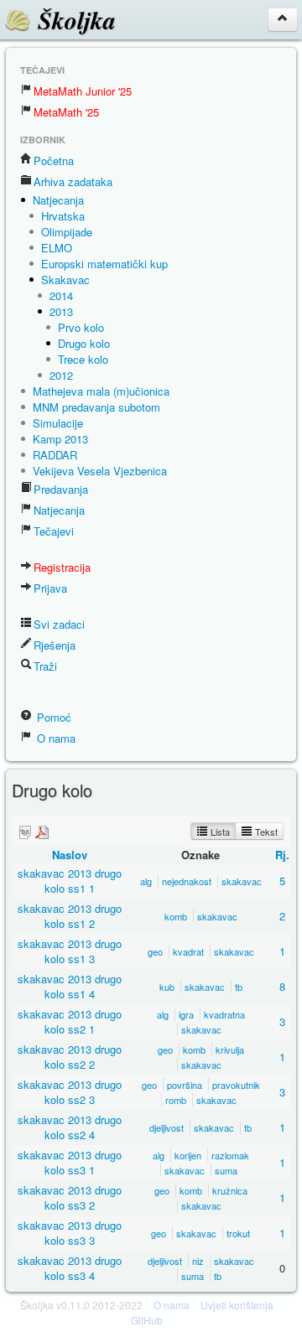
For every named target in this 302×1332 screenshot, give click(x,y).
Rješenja (55, 645)
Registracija (62, 567)
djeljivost (166, 1127)
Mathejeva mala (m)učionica (101, 391)
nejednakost (186, 881)
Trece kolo (83, 359)
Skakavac (65, 280)
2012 (61, 375)
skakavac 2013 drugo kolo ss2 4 (70, 1127)
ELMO (56, 248)
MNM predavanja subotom (96, 407)
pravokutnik (236, 1084)
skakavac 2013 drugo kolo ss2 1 (70, 1021)
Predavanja (61, 489)
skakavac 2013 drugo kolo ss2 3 (70, 1091)
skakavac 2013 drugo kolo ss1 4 (70, 986)
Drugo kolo (84, 343)
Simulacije (58, 423)
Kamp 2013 (60, 439)
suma (226, 1170)
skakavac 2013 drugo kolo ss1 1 (70, 880)
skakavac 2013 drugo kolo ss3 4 (70, 1267)
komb (175, 916)
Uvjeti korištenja (236, 1305)
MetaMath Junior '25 (83, 91)
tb (238, 986)
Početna (54, 160)
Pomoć (52, 717)
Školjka (73, 20)
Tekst (265, 831)
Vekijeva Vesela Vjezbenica (100, 471)
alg (146, 881)
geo (155, 951)
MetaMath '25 (66, 112)
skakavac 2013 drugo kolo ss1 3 (70, 951)
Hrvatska (63, 216)
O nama (55, 738)
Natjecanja (58, 200)
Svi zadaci (59, 624)
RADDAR (55, 455)
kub (166, 986)
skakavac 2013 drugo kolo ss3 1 (70, 1162)
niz (198, 1260)
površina (184, 1084)
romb (175, 1100)
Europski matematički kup (104, 264)
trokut (238, 1233)
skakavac (241, 881)
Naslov (69, 855)
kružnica (229, 1190)
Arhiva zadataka (73, 181)
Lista (219, 831)
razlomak (230, 1155)
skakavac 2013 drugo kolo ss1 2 (70, 915)
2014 (61, 295)
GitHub (147, 1320)
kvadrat (188, 951)
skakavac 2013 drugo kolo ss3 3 (70, 1232)
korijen (187, 1155)
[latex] (25, 832)
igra (186, 1014)
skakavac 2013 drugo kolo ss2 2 (70, 1056)
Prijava (50, 588)
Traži (45, 666)
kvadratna (224, 1014)
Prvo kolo (81, 327)
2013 (61, 311)
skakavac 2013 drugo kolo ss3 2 (70, 1197)
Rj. (282, 855)
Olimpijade (66, 232)
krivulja (230, 1049)
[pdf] (42, 832)
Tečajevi (54, 531)
